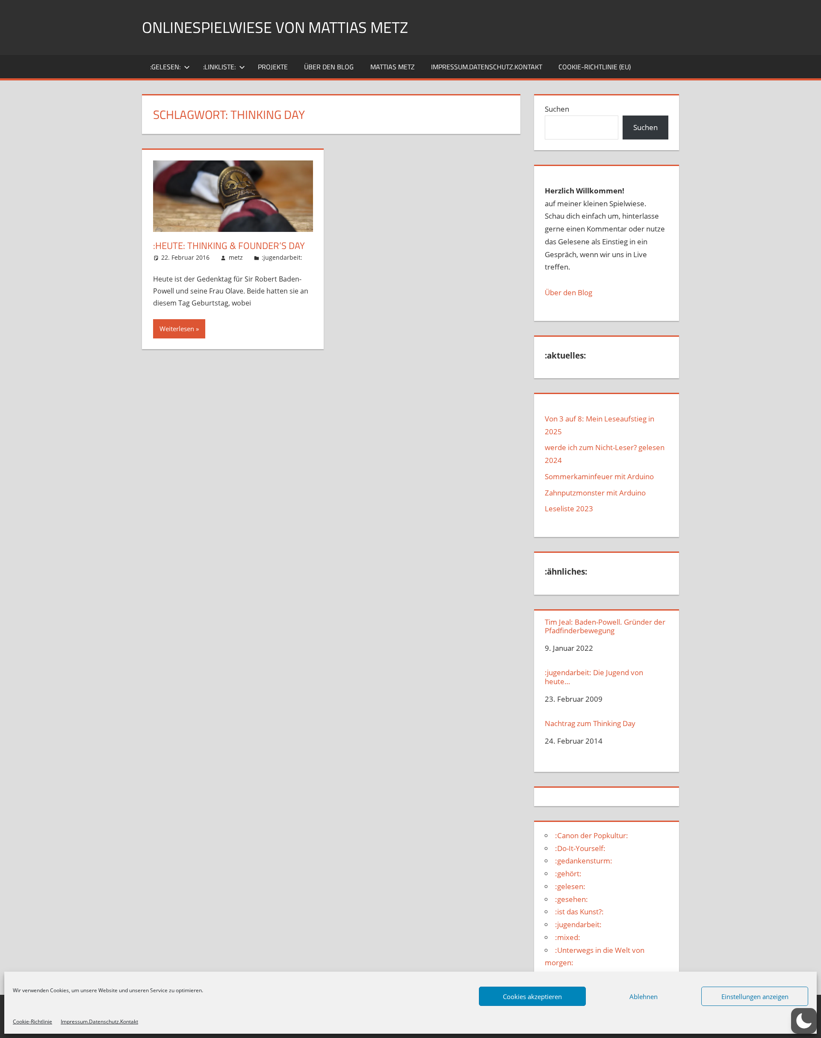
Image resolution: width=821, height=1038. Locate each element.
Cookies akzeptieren (532, 996)
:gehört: (568, 873)
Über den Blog (568, 292)
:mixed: (567, 937)
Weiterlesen (176, 328)
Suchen (557, 109)
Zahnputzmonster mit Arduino (595, 493)
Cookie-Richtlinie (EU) (594, 67)
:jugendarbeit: (282, 257)
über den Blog (329, 67)
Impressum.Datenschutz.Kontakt (99, 1021)
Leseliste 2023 (569, 508)
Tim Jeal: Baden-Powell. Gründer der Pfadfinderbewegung (605, 626)
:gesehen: (571, 899)
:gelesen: (165, 67)
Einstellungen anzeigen (755, 996)
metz (236, 257)
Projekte (273, 67)
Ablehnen (643, 996)
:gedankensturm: (583, 861)
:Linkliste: (219, 67)
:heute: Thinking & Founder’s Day (229, 245)
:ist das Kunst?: (579, 911)
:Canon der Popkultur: (591, 835)
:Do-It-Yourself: (580, 848)
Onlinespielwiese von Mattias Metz (275, 27)
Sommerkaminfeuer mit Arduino (599, 476)
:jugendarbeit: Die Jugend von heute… (594, 677)
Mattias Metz (392, 67)
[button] (804, 1021)
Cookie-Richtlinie (32, 1021)
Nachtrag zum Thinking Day (590, 723)
